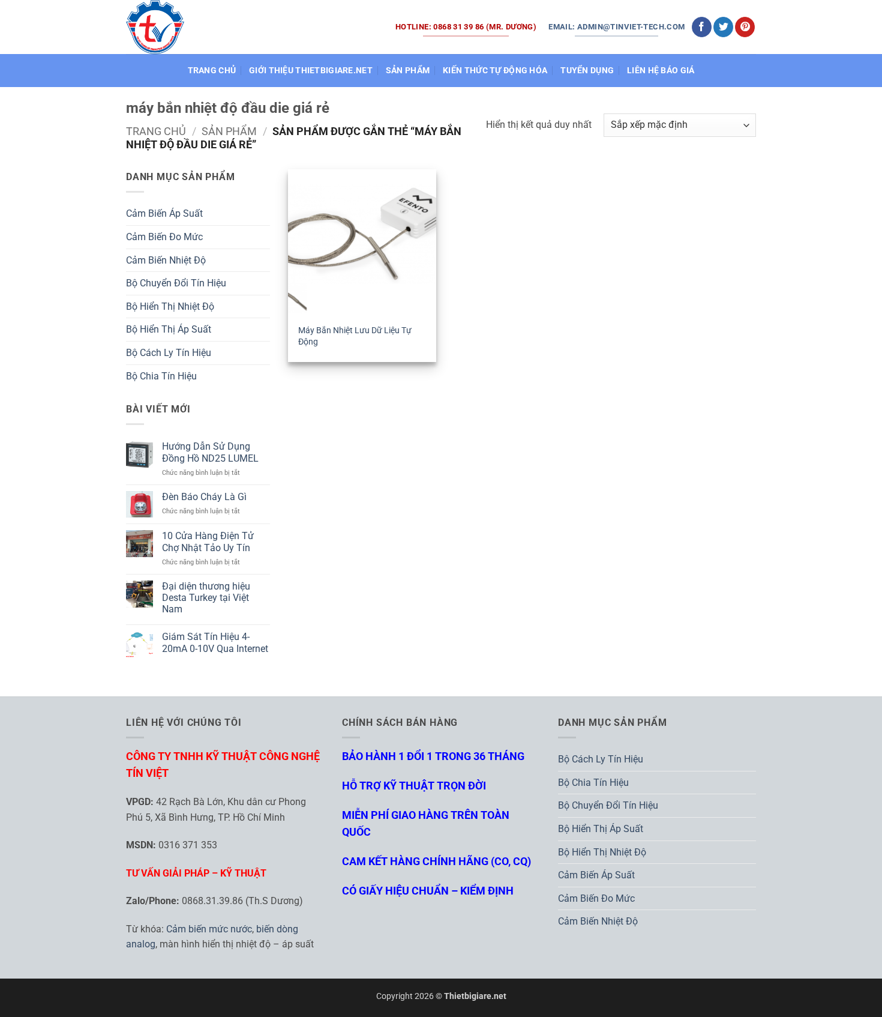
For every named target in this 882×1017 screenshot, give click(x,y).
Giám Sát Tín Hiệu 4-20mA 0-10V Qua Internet (215, 642)
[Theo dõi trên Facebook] (702, 27)
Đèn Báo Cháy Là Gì (204, 496)
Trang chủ (156, 131)
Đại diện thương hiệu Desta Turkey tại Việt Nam (206, 598)
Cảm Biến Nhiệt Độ (166, 260)
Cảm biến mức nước (209, 929)
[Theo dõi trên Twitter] (723, 27)
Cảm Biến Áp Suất (164, 213)
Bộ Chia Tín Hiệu (161, 376)
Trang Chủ (212, 70)
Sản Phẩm (408, 70)
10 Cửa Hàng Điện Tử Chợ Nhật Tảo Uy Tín (208, 541)
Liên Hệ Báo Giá (660, 70)
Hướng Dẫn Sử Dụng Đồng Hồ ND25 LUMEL (210, 452)
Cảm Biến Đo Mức (164, 237)
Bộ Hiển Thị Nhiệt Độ (170, 306)
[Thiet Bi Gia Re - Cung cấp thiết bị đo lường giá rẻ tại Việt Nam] (155, 26)
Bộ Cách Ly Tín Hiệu (168, 352)
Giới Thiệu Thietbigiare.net (311, 70)
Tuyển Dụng (587, 70)
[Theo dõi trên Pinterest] (745, 27)
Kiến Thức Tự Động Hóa (495, 70)
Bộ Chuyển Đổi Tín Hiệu (176, 283)
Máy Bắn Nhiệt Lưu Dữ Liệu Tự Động (355, 336)
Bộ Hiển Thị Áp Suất (168, 329)
